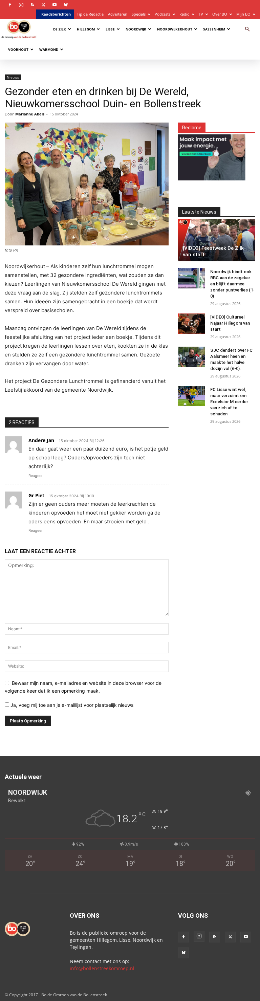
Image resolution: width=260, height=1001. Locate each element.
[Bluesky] (66, 4)
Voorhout (18, 49)
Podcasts (162, 14)
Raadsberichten (56, 14)
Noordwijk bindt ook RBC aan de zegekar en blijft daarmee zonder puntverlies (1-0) (232, 284)
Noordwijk (136, 29)
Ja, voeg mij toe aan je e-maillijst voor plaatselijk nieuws (71, 705)
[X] (43, 4)
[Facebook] (10, 4)
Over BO (219, 14)
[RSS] (32, 4)
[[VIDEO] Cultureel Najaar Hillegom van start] (191, 323)
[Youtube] (54, 4)
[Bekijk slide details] (202, 153)
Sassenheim (214, 29)
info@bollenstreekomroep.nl (102, 968)
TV (201, 14)
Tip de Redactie (90, 14)
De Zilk (59, 29)
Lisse (110, 29)
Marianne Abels (29, 113)
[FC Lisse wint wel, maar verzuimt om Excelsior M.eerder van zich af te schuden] (191, 396)
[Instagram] (21, 4)
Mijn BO (243, 14)
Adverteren (117, 14)
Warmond (48, 49)
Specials (139, 14)
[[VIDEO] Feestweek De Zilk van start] (216, 240)
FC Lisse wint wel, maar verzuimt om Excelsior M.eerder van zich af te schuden (229, 401)
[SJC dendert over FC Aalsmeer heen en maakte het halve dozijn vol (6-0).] (191, 357)
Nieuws (13, 77)
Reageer (35, 475)
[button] (247, 29)
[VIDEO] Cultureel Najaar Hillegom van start (230, 323)
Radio (184, 14)
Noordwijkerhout (174, 29)
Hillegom (86, 29)
